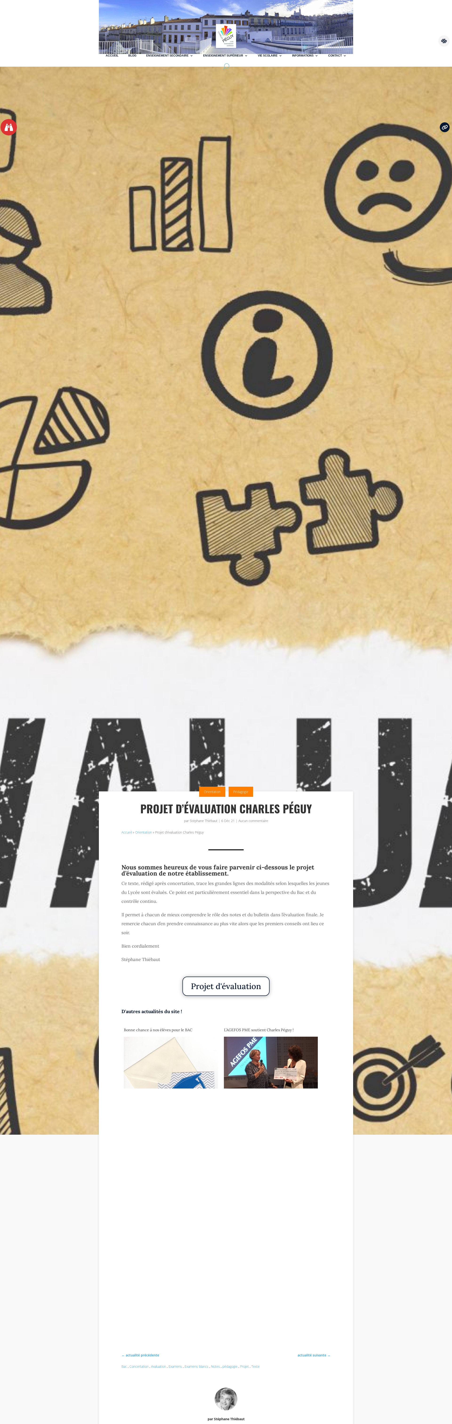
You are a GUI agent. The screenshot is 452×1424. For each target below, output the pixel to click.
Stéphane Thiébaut (204, 820)
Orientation (212, 792)
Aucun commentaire (253, 820)
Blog (132, 55)
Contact (335, 55)
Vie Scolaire (268, 55)
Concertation (139, 1366)
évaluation (158, 1366)
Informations (303, 55)
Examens (175, 1366)
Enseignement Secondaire (167, 55)
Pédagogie (240, 792)
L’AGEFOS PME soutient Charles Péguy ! (259, 1029)
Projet (244, 1366)
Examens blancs (196, 1366)
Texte (255, 1366)
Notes (215, 1366)
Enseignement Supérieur (223, 55)
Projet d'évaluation (226, 986)
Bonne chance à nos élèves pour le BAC (158, 1029)
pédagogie (230, 1366)
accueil (112, 55)
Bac (124, 1366)
